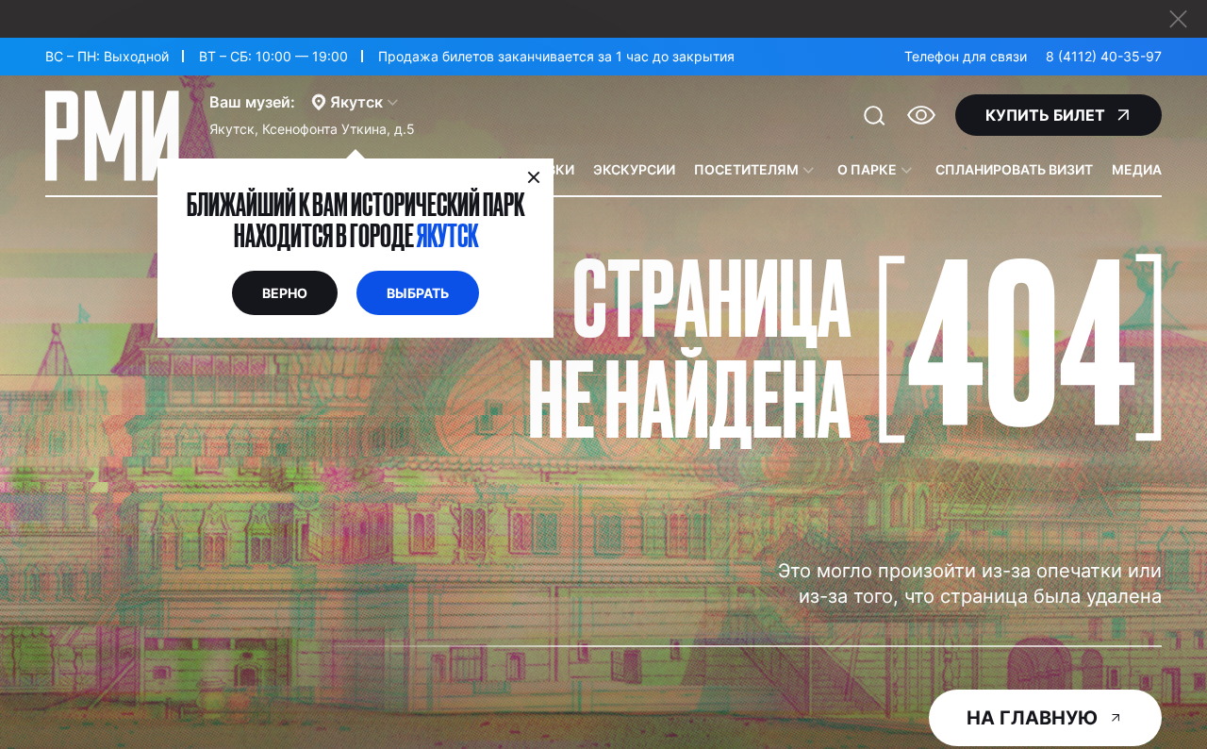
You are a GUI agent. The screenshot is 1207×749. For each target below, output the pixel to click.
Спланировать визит (1014, 169)
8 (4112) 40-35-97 (1104, 56)
